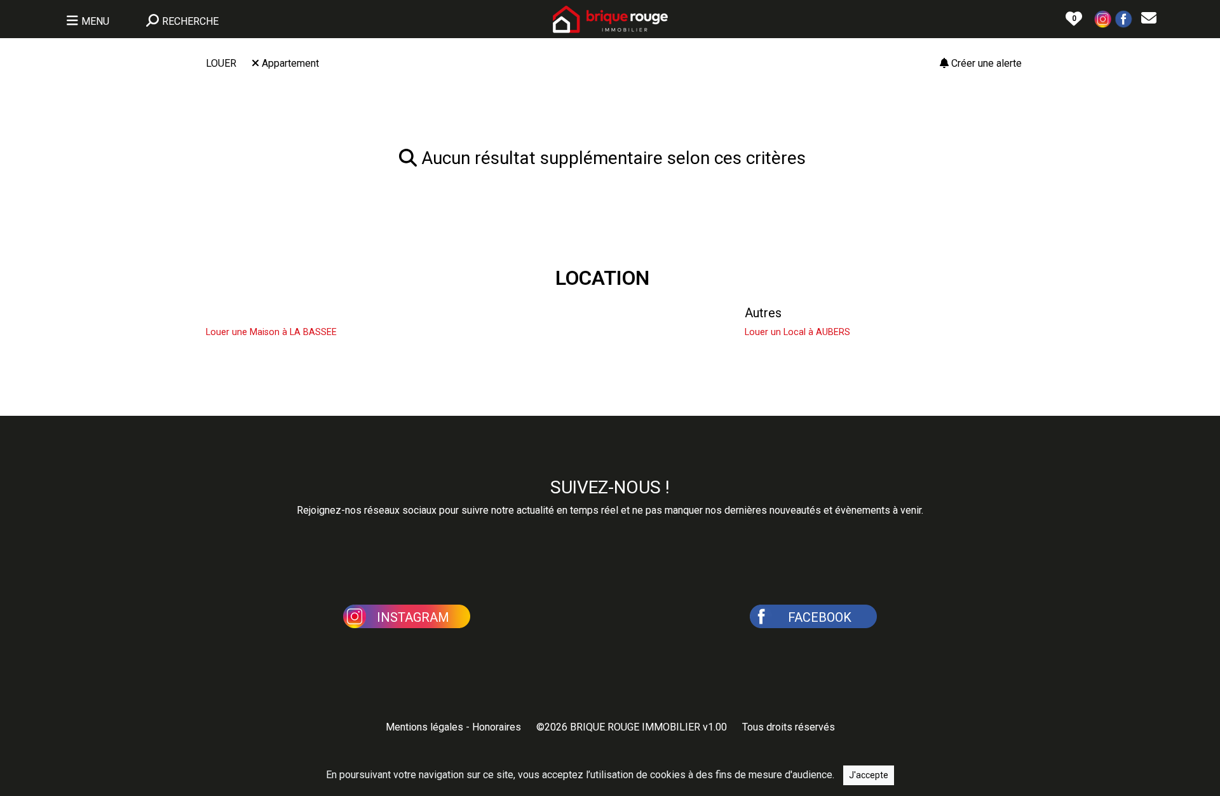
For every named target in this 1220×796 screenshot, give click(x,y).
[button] (1103, 18)
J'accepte (868, 775)
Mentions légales (424, 727)
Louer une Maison (256, 312)
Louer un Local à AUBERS (797, 332)
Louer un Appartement (537, 312)
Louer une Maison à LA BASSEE (271, 332)
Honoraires (496, 727)
